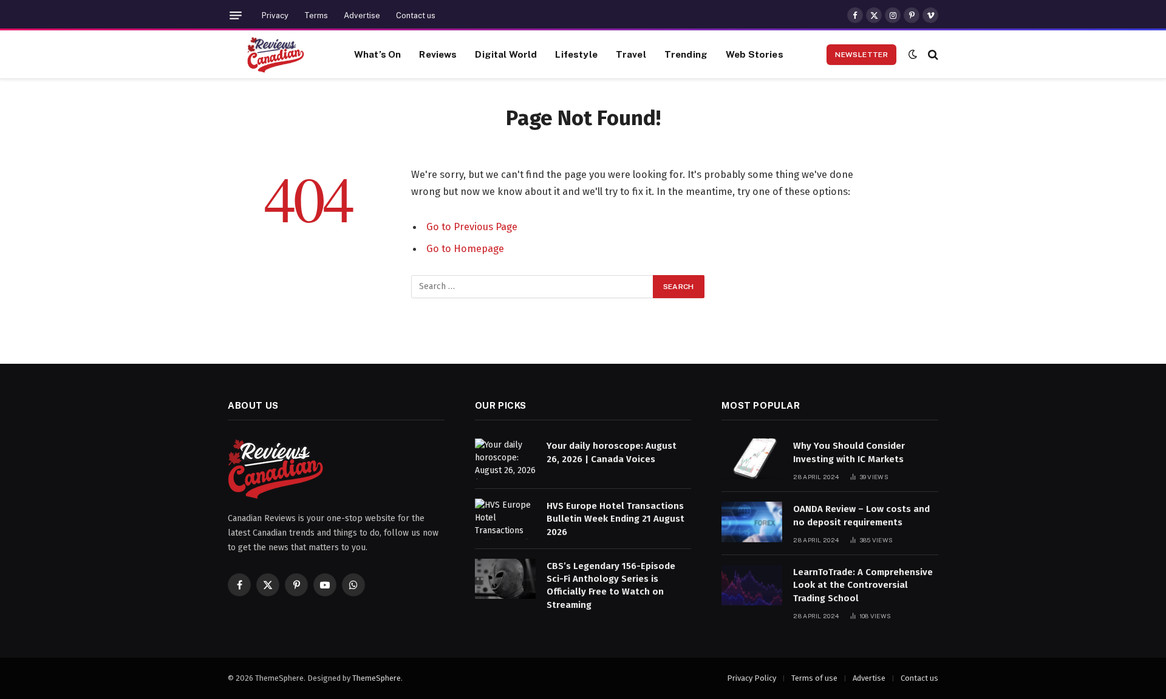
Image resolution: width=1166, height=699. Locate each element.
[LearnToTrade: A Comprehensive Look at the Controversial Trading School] (751, 585)
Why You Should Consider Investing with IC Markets (849, 452)
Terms (316, 15)
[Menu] (236, 15)
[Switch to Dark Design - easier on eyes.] (912, 54)
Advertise (362, 15)
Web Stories (754, 54)
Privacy (275, 15)
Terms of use (814, 678)
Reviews (438, 54)
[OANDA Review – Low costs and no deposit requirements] (751, 522)
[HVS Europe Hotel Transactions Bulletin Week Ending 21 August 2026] (505, 519)
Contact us (415, 15)
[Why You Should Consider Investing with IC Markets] (751, 458)
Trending (685, 54)
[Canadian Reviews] (276, 54)
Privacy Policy (751, 678)
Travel (631, 54)
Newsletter (861, 54)
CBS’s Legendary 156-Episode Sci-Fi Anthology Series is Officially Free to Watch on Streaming (611, 585)
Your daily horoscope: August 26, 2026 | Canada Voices (612, 452)
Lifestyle (576, 54)
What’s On (377, 54)
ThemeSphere (376, 678)
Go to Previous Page (471, 226)
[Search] (932, 54)
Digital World (506, 54)
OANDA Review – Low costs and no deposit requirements (861, 515)
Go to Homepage (465, 248)
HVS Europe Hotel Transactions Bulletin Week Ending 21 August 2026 (615, 518)
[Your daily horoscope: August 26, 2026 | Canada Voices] (505, 458)
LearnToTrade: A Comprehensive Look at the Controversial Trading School (863, 585)
